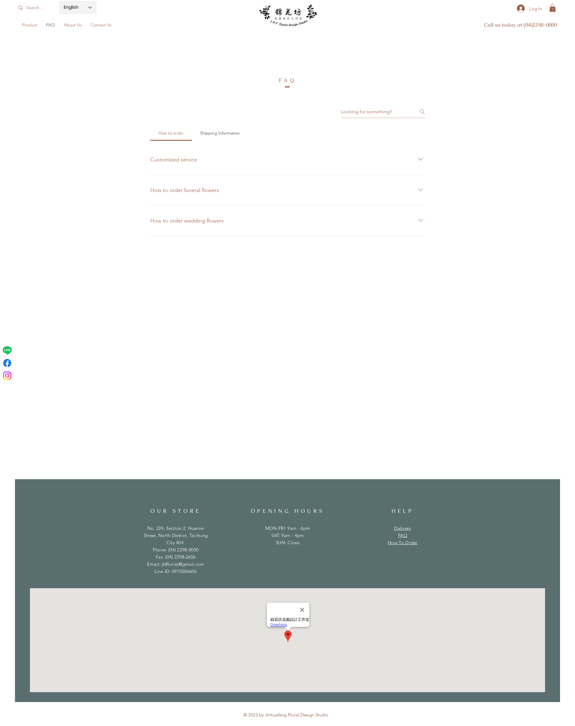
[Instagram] (7, 375)
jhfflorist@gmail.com (183, 564)
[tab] (171, 133)
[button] (552, 8)
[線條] (7, 350)
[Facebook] (7, 363)
